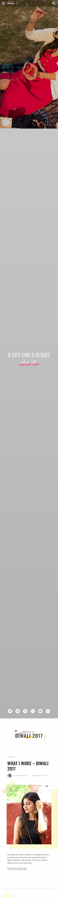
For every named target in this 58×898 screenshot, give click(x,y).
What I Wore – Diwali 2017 (27, 766)
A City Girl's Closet (29, 355)
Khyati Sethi (21, 775)
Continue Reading (17, 868)
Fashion (11, 757)
